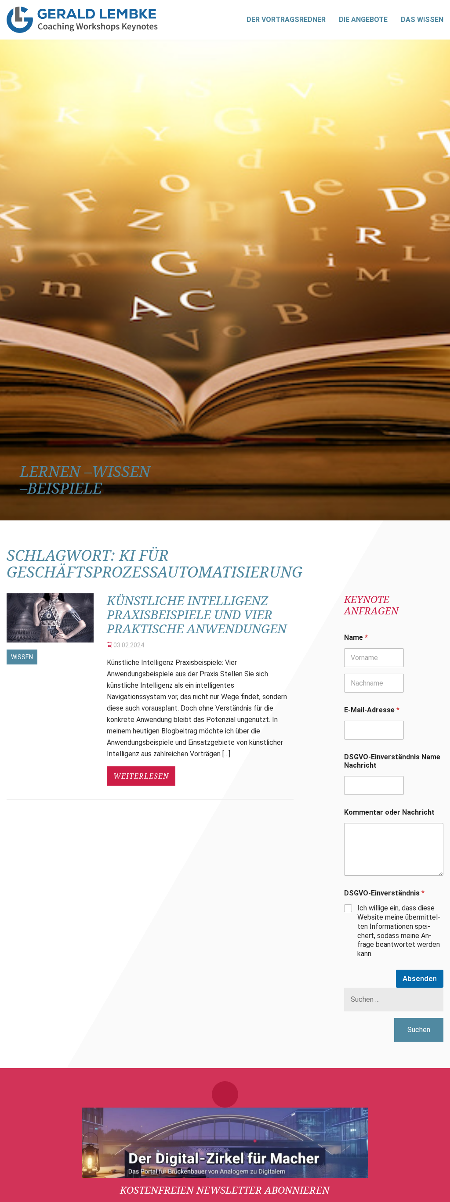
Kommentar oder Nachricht (389, 812)
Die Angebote (363, 19)
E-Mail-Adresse (371, 710)
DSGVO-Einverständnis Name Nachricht (392, 761)
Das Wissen (422, 19)
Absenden (420, 978)
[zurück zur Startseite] (82, 20)
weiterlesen (141, 776)
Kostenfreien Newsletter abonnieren (225, 1189)
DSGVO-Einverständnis (384, 893)
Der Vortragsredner (286, 19)
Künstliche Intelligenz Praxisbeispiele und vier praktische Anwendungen (197, 614)
